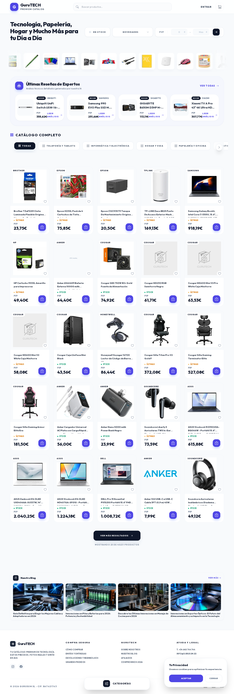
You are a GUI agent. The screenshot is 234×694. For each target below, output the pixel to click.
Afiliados (126, 658)
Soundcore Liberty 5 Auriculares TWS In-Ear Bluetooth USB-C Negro (157, 430)
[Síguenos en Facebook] (21, 666)
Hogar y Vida (154, 145)
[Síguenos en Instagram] (13, 666)
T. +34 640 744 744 (186, 649)
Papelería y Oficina (192, 145)
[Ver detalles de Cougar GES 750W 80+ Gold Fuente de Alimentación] (129, 299)
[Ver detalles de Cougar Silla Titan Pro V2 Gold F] (173, 371)
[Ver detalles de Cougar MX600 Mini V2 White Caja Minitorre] (42, 371)
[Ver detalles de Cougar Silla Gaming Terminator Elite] (216, 371)
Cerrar (213, 678)
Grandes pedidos (75, 662)
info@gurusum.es (186, 654)
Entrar (206, 6)
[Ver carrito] (220, 7)
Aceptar (186, 678)
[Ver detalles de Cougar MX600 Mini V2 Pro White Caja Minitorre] (216, 299)
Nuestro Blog (129, 654)
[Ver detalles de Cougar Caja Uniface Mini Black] (86, 371)
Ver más (213, 578)
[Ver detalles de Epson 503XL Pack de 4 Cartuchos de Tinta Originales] (86, 227)
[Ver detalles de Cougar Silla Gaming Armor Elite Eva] (42, 443)
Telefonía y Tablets (61, 145)
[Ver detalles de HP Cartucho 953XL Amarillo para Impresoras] (42, 299)
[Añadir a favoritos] (45, 201)
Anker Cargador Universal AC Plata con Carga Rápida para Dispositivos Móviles (72, 430)
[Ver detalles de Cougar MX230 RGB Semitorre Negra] (173, 299)
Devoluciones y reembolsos (82, 658)
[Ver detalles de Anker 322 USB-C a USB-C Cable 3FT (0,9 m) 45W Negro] (173, 515)
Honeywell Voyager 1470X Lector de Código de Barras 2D (116, 358)
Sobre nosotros (130, 649)
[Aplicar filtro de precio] (216, 32)
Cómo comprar (74, 649)
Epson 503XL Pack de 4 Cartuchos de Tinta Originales (70, 214)
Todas (26, 145)
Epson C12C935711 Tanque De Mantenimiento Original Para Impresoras (116, 214)
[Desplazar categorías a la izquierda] (14, 147)
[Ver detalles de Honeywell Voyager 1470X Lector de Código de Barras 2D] (129, 371)
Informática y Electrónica (110, 145)
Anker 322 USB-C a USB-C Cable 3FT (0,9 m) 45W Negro (158, 502)
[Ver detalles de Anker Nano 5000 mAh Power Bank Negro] (129, 443)
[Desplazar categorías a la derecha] (219, 147)
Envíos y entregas (76, 654)
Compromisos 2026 (132, 662)
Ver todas (207, 85)
